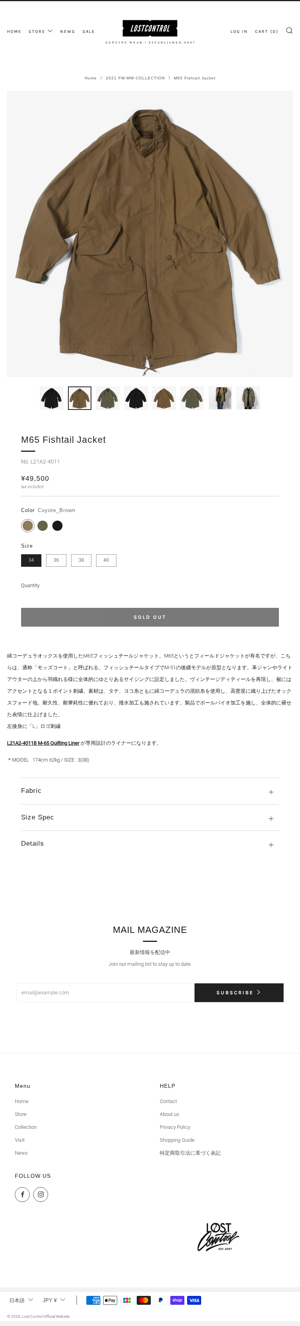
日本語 (17, 1300)
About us (169, 1114)
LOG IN (239, 31)
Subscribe (235, 992)
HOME (14, 31)
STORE (37, 31)
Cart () (267, 31)
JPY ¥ (50, 1300)
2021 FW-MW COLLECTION (135, 78)
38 (81, 560)
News (21, 1153)
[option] (150, 234)
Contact (168, 1101)
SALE (88, 31)
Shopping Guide (177, 1140)
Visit (20, 1140)
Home (91, 78)
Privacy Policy (175, 1127)
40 (106, 560)
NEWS (67, 31)
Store (21, 1114)
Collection (26, 1127)
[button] (51, 398)
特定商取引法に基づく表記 (190, 1153)
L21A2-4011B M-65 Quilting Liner (43, 743)
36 (56, 560)
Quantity (30, 585)
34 (31, 560)
